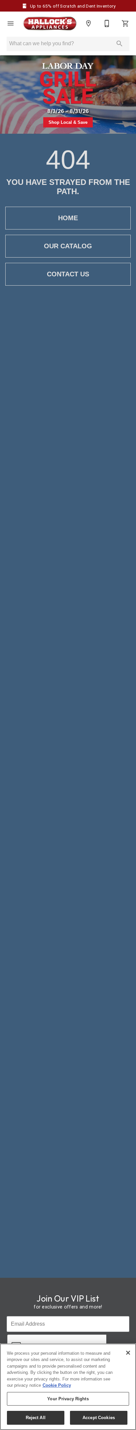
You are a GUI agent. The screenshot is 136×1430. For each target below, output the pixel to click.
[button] (10, 23)
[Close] (128, 1352)
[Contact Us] (107, 23)
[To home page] (49, 23)
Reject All (36, 1417)
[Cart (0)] (125, 23)
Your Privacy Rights (67, 1398)
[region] (68, 1386)
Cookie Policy (57, 1385)
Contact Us (68, 274)
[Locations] (88, 23)
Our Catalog (68, 246)
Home (68, 218)
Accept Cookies (99, 1417)
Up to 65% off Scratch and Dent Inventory (72, 6)
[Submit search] (119, 44)
